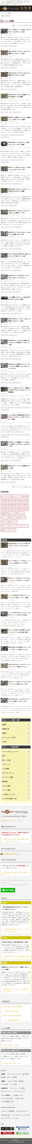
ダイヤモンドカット (6, 1091)
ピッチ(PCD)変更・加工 (19, 99)
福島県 (2, 382)
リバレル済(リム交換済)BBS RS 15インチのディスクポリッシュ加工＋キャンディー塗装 (19, 417)
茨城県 (19, 500)
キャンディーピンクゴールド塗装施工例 (21, 395)
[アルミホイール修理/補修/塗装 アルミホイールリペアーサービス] (10, 8)
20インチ (6, 46)
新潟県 (19, 504)
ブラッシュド (13, 1088)
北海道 (2, 248)
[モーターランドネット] (7, 1134)
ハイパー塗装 (13, 1084)
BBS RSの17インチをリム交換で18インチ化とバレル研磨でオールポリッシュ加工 (19, 342)
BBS (4, 13)
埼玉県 (2, 270)
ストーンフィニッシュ (19, 1091)
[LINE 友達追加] (8, 892)
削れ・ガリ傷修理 (12, 1077)
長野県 (2, 183)
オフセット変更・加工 (7, 1098)
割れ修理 (3, 1077)
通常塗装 (21, 1081)
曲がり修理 (26, 1074)
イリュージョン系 (5, 1118)
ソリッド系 (15, 1118)
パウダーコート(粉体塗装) (8, 1111)
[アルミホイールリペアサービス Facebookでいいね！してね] (22, 1130)
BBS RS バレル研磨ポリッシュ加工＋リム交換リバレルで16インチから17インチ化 (19, 444)
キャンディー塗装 (10, 122)
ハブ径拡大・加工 (19, 1098)
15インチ (6, 112)
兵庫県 (2, 89)
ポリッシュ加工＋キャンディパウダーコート (22, 407)
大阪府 (2, 46)
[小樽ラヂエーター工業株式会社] (14, 811)
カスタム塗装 (4, 1084)
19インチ (6, 67)
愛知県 (2, 460)
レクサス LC (3, 313)
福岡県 (2, 67)
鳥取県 (2, 112)
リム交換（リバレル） (8, 123)
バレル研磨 (8, 13)
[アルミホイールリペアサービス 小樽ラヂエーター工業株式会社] (7, 1130)
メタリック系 (25, 1115)
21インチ (10, 183)
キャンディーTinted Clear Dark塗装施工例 (22, 147)
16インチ (10, 112)
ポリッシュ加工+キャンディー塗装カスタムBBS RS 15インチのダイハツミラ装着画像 (19, 390)
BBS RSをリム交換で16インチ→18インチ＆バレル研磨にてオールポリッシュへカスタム (19, 366)
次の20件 (25, 25)
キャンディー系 (16, 1115)
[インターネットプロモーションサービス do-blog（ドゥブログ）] (22, 1134)
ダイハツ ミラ (3, 407)
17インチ (6, 248)
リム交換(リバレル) (10, 99)
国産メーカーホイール (5, 15)
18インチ (10, 248)
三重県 (8, 407)
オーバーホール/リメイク (14, 1074)
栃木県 (26, 500)
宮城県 (2, 205)
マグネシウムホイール (22, 1111)
